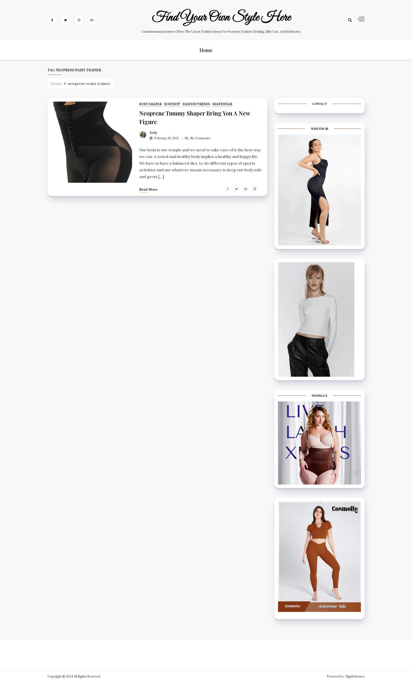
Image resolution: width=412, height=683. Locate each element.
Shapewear (222, 104)
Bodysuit (172, 104)
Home (206, 50)
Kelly (153, 133)
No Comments (200, 138)
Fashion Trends (196, 104)
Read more (148, 189)
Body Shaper (150, 104)
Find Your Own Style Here (221, 17)
